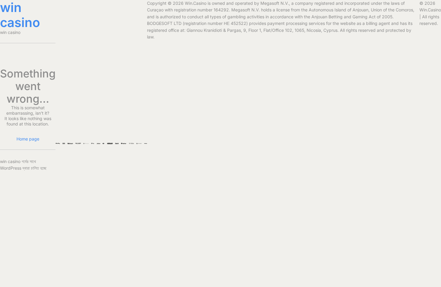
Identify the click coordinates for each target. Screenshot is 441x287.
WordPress (10, 168)
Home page (27, 138)
